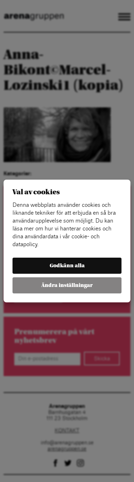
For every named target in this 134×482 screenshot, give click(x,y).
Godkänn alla (67, 266)
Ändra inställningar (67, 285)
